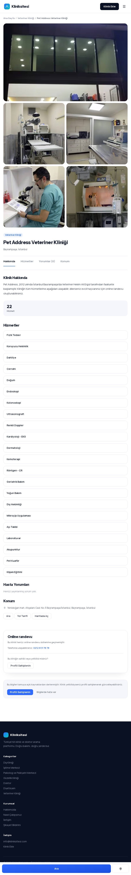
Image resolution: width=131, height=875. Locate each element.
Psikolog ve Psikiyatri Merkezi (19, 772)
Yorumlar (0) (47, 261)
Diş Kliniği (8, 762)
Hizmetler (27, 261)
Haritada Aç (41, 616)
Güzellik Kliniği (11, 778)
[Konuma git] (120, 868)
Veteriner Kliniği (26, 18)
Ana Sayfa (9, 18)
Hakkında (9, 261)
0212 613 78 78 (41, 647)
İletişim (7, 819)
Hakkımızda (9, 809)
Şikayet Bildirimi (12, 825)
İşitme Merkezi (11, 767)
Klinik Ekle (109, 6)
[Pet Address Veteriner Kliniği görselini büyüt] (65, 62)
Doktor (7, 783)
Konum (65, 261)
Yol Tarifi (22, 616)
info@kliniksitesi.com (15, 841)
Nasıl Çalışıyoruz (12, 814)
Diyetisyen (9, 788)
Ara (8, 616)
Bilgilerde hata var (46, 692)
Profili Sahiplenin (21, 665)
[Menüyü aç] (124, 6)
